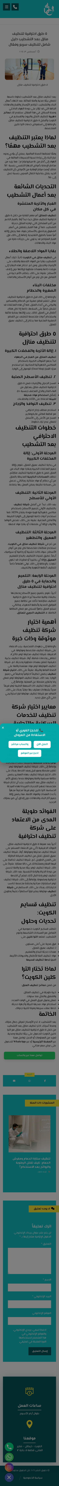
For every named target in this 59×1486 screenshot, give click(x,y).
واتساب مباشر (19, 744)
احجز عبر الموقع (29, 753)
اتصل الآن (42, 744)
